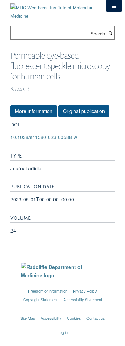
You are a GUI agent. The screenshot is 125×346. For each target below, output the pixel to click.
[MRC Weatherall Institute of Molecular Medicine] (52, 9)
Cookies (74, 318)
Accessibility (51, 318)
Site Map (27, 318)
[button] (114, 6)
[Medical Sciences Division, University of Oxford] (62, 284)
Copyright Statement (40, 299)
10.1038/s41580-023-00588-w (43, 137)
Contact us (95, 318)
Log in (63, 332)
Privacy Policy (85, 291)
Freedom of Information (47, 291)
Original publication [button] (84, 111)
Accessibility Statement (82, 299)
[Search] (110, 33)
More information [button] (33, 111)
